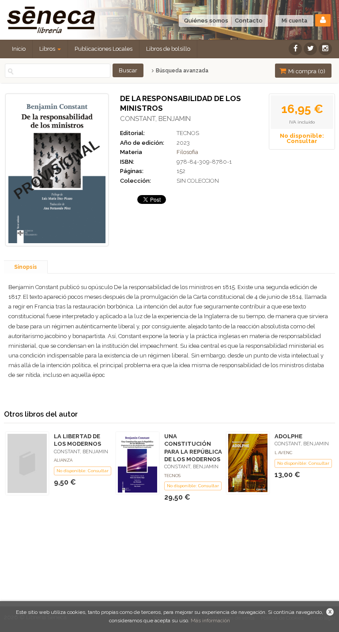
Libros (47, 48)
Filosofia (187, 152)
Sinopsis (25, 267)
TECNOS (188, 133)
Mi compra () (306, 71)
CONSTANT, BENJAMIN (155, 119)
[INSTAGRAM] (325, 48)
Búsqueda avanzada (181, 70)
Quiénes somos (206, 20)
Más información (210, 620)
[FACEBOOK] (295, 48)
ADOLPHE (288, 436)
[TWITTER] (310, 48)
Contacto (249, 20)
